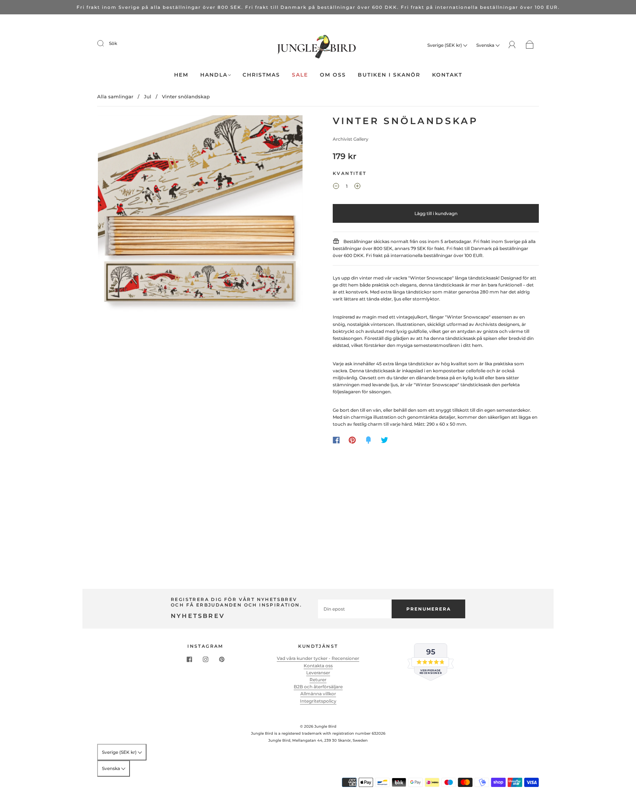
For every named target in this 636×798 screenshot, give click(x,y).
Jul (147, 96)
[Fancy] (368, 440)
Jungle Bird (325, 726)
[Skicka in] (105, 43)
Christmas (261, 75)
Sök (113, 43)
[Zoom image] (200, 214)
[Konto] (512, 45)
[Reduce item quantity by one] (336, 187)
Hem (181, 75)
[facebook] (189, 659)
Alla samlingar (115, 96)
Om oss (333, 75)
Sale (300, 75)
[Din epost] (355, 609)
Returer (318, 679)
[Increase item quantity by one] (357, 187)
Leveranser (318, 672)
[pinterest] (221, 659)
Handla (213, 75)
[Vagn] (530, 45)
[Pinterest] (352, 440)
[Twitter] (385, 440)
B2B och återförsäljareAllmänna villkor (318, 690)
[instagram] (205, 659)
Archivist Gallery (350, 139)
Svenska (485, 45)
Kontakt (447, 75)
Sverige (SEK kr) (445, 45)
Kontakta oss (318, 665)
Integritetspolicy (318, 701)
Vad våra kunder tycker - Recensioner (318, 658)
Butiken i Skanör (389, 75)
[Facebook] (336, 440)
